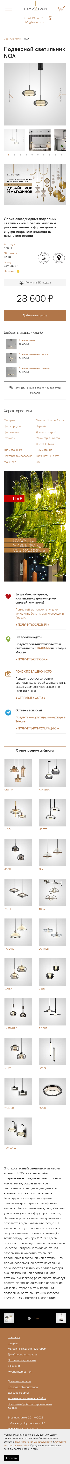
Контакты (14, 1337)
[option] (35, 94)
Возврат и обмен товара (23, 1387)
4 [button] (26, 155)
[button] (11, 94)
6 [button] (38, 155)
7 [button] (44, 155)
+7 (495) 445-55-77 (32, 18)
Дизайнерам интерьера (22, 1354)
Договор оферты (18, 1392)
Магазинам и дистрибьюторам (27, 1348)
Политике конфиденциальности (33, 1441)
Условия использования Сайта (27, 1398)
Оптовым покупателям (22, 1360)
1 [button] (9, 155)
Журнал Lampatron (20, 1371)
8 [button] (50, 155)
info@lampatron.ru (34, 22)
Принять (11, 1458)
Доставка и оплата (19, 1381)
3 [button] (20, 155)
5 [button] (32, 155)
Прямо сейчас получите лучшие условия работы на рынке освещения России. (40, 613)
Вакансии (14, 1365)
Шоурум (13, 1343)
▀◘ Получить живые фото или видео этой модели (35, 390)
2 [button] (15, 155)
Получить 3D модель (37, 282)
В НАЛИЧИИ (43, 648)
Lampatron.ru (18, 1417)
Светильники (12, 38)
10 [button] (61, 155)
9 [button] (55, 155)
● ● (37, 728)
